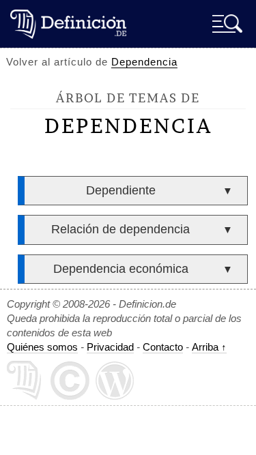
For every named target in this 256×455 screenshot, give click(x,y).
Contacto (163, 347)
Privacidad (110, 347)
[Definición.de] (68, 23)
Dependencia (144, 62)
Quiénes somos (42, 347)
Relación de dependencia (120, 229)
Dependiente (121, 190)
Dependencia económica (120, 269)
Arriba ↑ (209, 347)
